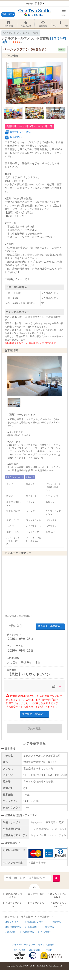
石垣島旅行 (10, 932)
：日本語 (34, 3)
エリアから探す (36, 894)
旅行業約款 (34, 950)
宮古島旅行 (28, 932)
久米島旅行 (46, 932)
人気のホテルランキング (58, 905)
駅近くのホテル (36, 903)
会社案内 (48, 950)
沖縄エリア (7, 14)
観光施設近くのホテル (14, 896)
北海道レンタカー (36, 922)
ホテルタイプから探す (58, 896)
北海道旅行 (33, 927)
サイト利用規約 (46, 944)
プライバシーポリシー (23, 944)
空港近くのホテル (14, 905)
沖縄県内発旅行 (13, 927)
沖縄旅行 (56, 922)
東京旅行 (49, 927)
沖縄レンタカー (13, 922)
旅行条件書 (19, 950)
